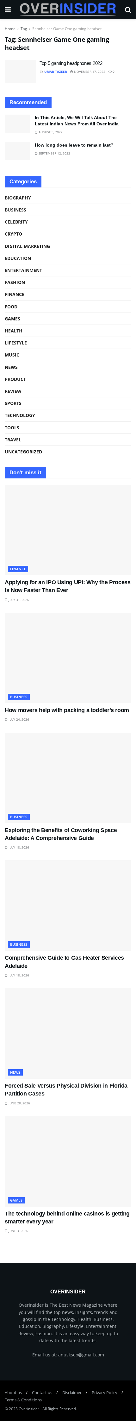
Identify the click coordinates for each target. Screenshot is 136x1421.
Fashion (15, 282)
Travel (13, 440)
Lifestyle (16, 343)
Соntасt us (42, 1392)
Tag (24, 28)
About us (13, 1392)
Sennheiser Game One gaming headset (67, 28)
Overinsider (29, 1409)
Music (12, 355)
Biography (18, 198)
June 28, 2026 (19, 1103)
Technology (20, 415)
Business (15, 210)
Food (11, 307)
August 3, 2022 (50, 132)
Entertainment (23, 270)
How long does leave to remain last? (74, 145)
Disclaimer (72, 1392)
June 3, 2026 (18, 1230)
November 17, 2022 (89, 71)
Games (12, 319)
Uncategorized (23, 452)
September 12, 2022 (54, 153)
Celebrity (16, 222)
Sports (13, 403)
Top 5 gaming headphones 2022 (71, 63)
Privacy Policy (104, 1392)
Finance (14, 294)
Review (13, 391)
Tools (12, 428)
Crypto (13, 234)
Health (13, 331)
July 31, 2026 (18, 599)
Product (15, 379)
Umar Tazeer (55, 71)
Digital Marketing (27, 246)
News (11, 367)
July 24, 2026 (18, 719)
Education (18, 258)
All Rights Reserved (59, 1409)
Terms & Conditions (23, 1400)
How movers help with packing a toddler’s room (67, 710)
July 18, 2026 (18, 847)
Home (10, 28)
